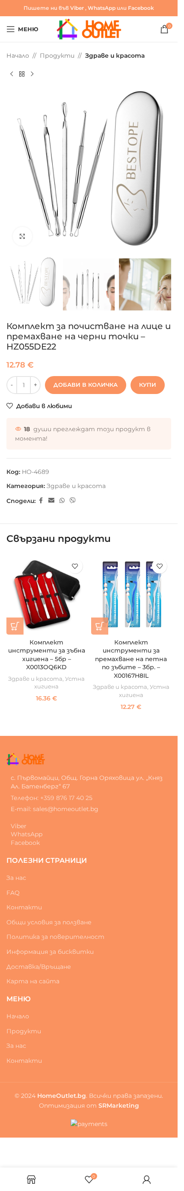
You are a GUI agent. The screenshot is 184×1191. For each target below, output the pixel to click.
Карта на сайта (32, 981)
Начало (17, 55)
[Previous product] (11, 74)
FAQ (13, 893)
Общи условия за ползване (49, 922)
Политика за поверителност (55, 937)
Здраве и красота (115, 55)
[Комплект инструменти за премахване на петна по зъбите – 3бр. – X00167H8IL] (131, 594)
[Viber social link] (72, 500)
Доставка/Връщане (38, 966)
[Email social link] (51, 500)
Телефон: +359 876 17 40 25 (51, 798)
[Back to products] (22, 74)
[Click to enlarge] (22, 236)
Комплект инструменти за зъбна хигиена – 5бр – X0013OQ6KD (46, 654)
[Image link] (25, 758)
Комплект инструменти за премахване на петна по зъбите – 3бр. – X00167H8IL (131, 658)
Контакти (24, 907)
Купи (147, 384)
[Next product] (32, 74)
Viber (77, 8)
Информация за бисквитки (50, 952)
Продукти (57, 55)
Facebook (141, 8)
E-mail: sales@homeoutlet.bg (54, 809)
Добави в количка (85, 384)
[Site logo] (88, 28)
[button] (15, 626)
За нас (16, 878)
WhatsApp (102, 8)
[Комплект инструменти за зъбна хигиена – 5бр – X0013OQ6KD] (46, 594)
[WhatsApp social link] (62, 500)
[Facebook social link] (41, 500)
